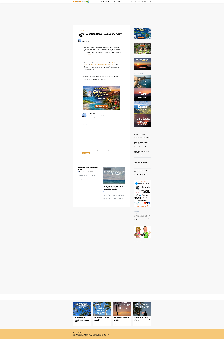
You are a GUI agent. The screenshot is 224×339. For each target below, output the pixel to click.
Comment (84, 129)
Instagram (109, 117)
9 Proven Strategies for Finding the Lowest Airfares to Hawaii (141, 143)
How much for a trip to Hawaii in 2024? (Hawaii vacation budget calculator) (142, 138)
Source (89, 54)
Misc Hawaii (138, 1)
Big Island (120, 1)
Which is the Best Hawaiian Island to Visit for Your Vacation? (141, 147)
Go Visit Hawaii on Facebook (100, 117)
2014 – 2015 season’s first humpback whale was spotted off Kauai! (113, 187)
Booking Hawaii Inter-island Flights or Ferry (141, 163)
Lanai (129, 1)
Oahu (111, 1)
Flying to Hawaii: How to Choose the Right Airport (141, 152)
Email (97, 145)
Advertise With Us (137, 332)
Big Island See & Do (83, 304)
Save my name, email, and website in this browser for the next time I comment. (97, 150)
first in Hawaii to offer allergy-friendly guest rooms (101, 64)
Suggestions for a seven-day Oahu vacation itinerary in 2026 (142, 319)
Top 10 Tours (145, 1)
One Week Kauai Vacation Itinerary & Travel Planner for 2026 (101, 319)
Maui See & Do (117, 304)
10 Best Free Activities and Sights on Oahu (141, 171)
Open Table (92, 46)
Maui (115, 1)
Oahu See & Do (138, 304)
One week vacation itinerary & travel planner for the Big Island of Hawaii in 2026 (81, 320)
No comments (86, 41)
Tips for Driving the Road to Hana (141, 174)
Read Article (80, 179)
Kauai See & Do (98, 304)
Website (111, 145)
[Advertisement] (112, 14)
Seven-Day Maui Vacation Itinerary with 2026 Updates (121, 319)
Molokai (133, 1)
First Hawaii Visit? (105, 1)
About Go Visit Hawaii (146, 332)
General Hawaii (81, 30)
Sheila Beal (84, 39)
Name (83, 145)
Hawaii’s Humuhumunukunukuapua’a (141, 166)
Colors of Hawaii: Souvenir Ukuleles (88, 168)
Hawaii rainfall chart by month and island (142, 159)
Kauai (125, 1)
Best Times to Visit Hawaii (139, 134)
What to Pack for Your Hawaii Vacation (142, 155)
